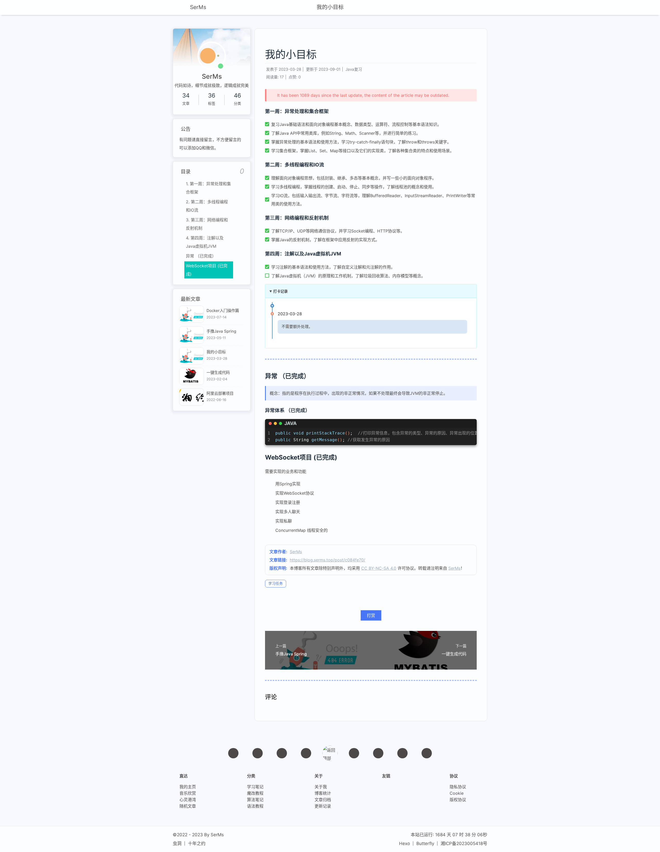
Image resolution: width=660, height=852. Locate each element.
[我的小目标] (191, 355)
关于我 (321, 787)
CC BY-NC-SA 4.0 (378, 568)
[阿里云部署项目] (191, 397)
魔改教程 (255, 793)
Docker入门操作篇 (223, 310)
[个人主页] (233, 753)
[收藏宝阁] (402, 753)
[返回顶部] (330, 753)
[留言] (427, 753)
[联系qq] (257, 753)
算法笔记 (255, 799)
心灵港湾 (187, 799)
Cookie (457, 793)
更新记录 (323, 806)
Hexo (404, 843)
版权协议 (458, 799)
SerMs (296, 551)
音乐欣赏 (187, 793)
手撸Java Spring (221, 331)
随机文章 (187, 806)
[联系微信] (282, 753)
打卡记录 (280, 291)
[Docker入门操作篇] (191, 314)
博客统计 (323, 793)
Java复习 (353, 69)
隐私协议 (458, 787)
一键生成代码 (218, 372)
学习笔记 (255, 787)
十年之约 (196, 843)
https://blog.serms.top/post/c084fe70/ (327, 559)
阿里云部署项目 (220, 393)
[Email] (306, 753)
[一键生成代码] (191, 376)
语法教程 (255, 806)
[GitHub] (354, 753)
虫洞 (177, 843)
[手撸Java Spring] (191, 334)
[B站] (378, 753)
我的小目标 (330, 7)
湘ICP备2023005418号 (464, 843)
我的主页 (187, 787)
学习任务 (275, 583)
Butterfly (425, 843)
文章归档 (323, 799)
